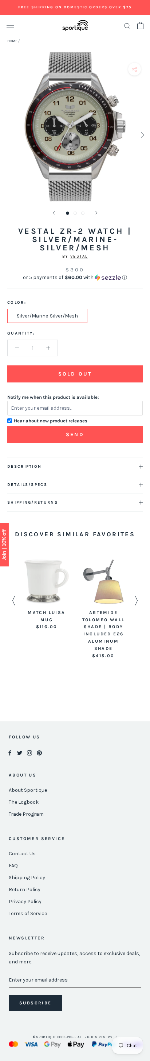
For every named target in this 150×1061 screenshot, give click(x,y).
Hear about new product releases (50, 420)
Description (24, 466)
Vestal (79, 256)
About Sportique (28, 790)
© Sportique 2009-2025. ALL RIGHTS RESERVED (75, 1037)
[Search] (127, 25)
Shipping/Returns (32, 502)
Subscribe (35, 1002)
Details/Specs (27, 484)
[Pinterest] (39, 752)
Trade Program (26, 814)
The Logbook (24, 802)
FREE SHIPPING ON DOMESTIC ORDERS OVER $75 (75, 7)
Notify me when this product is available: (53, 397)
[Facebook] (9, 752)
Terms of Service (28, 913)
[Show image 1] (67, 213)
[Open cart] (140, 25)
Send (75, 434)
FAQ (13, 866)
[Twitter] (19, 752)
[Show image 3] (82, 213)
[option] (46, 595)
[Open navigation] (10, 25)
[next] (142, 135)
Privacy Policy (25, 901)
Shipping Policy (27, 877)
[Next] (96, 212)
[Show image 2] (75, 213)
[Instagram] (29, 752)
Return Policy (24, 889)
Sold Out (75, 374)
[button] (75, 277)
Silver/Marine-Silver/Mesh (47, 316)
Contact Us (22, 854)
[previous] (8, 135)
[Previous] (54, 212)
